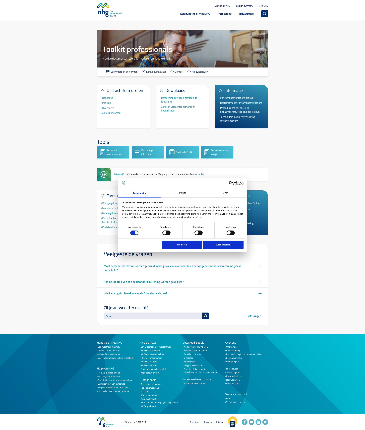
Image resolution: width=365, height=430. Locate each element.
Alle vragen (254, 316)
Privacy (219, 422)
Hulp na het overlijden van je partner (114, 391)
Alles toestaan (223, 244)
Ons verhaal (231, 346)
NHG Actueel (246, 13)
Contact (229, 398)
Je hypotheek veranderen (109, 354)
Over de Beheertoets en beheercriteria (115, 380)
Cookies (208, 422)
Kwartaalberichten (234, 376)
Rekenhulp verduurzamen (195, 350)
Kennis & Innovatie (149, 399)
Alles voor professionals (151, 384)
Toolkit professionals (150, 387)
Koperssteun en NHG (150, 372)
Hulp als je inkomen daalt (109, 376)
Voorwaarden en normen (194, 383)
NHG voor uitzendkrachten (152, 354)
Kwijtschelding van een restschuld (113, 387)
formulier (199, 174)
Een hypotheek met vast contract (156, 346)
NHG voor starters (149, 361)
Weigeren (182, 244)
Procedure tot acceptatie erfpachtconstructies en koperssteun (200, 370)
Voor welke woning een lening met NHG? (116, 358)
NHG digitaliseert (148, 406)
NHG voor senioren (149, 365)
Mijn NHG (263, 5)
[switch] (166, 233)
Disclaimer (194, 422)
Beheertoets (189, 361)
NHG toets (188, 358)
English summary (244, 5)
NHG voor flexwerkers (150, 350)
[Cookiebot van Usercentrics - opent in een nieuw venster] (231, 183)
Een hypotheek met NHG (195, 13)
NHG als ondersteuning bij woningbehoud (159, 402)
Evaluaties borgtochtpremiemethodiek (243, 354)
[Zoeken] (264, 13)
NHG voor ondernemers (151, 358)
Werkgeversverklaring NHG (195, 346)
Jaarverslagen (232, 372)
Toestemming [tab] (139, 193)
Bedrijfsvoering (233, 350)
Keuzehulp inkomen (192, 354)
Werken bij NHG (222, 5)
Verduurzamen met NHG (109, 350)
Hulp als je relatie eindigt (109, 372)
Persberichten (232, 383)
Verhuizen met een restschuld (111, 383)
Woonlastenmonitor (150, 395)
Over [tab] (225, 193)
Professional (224, 13)
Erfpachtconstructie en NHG (153, 369)
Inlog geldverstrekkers (193, 365)
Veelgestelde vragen (235, 402)
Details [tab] (182, 193)
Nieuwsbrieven (233, 379)
